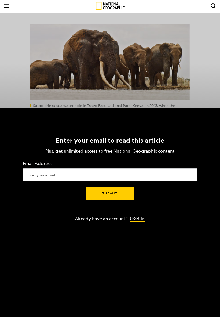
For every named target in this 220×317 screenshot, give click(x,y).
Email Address (37, 163)
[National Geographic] (110, 6)
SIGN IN (137, 218)
